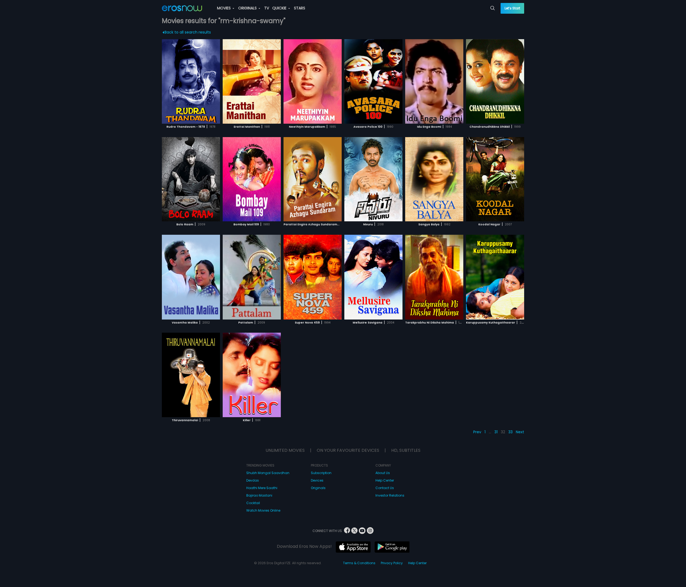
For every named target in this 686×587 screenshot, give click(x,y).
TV (266, 8)
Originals (318, 488)
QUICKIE (280, 8)
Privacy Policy (392, 563)
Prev (477, 432)
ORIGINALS (248, 8)
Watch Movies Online (263, 510)
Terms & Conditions (359, 563)
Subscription (321, 473)
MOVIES (224, 8)
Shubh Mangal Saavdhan (267, 473)
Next (520, 432)
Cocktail (253, 503)
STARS (299, 8)
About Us (382, 473)
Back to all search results (188, 32)
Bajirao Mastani (259, 495)
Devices (317, 480)
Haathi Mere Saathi (261, 488)
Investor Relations (389, 495)
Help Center (384, 480)
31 (496, 432)
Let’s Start (512, 8)
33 (510, 432)
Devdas (252, 480)
